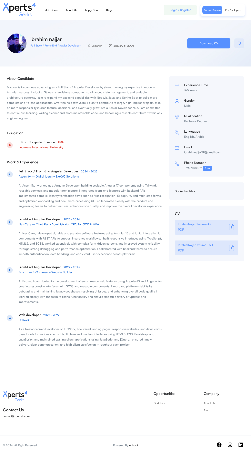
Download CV (208, 43)
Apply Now (91, 10)
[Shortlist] (239, 43)
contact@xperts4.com (16, 416)
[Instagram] (232, 447)
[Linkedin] (243, 447)
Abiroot (133, 445)
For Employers (232, 10)
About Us (71, 10)
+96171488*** (197, 168)
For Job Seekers (212, 10)
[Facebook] (221, 447)
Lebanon (97, 45)
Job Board (51, 10)
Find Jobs (159, 403)
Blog (109, 10)
